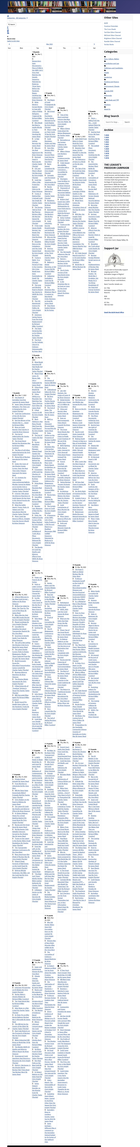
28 (21, 1028)
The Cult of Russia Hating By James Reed (94, 500)
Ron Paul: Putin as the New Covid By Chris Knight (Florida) (36, 1065)
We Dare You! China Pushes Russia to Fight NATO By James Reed (50, 401)
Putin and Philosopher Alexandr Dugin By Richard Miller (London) (64, 527)
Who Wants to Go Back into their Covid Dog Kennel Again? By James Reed (79, 475)
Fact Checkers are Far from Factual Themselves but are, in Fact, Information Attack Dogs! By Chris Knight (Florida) (64, 903)
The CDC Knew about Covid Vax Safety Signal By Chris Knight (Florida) (79, 683)
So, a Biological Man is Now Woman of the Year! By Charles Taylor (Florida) (79, 606)
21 (21, 826)
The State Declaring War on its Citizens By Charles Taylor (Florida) (37, 333)
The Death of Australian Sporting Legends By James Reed (20, 400)
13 (8, 651)
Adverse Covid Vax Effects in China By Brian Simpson (50, 702)
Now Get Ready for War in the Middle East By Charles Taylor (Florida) (50, 599)
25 (80, 826)
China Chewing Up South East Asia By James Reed (79, 834)
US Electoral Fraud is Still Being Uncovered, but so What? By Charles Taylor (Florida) (93, 464)
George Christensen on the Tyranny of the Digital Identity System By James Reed (37, 865)
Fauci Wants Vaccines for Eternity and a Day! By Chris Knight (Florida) (93, 872)
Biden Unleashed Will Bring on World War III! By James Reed (21, 1042)
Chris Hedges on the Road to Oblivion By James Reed (20, 802)
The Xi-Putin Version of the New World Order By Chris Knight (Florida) (64, 274)
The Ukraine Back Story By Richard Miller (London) (37, 1042)
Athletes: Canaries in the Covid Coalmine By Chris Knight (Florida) (64, 682)
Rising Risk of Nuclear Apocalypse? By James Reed (21, 459)
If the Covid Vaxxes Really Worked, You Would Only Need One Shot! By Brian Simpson (37, 232)
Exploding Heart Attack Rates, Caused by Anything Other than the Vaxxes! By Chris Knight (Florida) (50, 1101)
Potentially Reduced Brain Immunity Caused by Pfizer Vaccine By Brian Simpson (80, 799)
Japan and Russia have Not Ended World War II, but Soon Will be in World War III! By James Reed (94, 806)
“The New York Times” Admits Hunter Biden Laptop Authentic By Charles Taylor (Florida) (37, 881)
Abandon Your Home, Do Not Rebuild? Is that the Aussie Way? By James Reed (79, 152)
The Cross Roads (110, 29)
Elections (107, 105)
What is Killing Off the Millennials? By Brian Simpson (79, 674)
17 (64, 650)
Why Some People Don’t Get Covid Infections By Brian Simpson (50, 766)
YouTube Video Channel (112, 32)
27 (9, 1029)
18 (80, 650)
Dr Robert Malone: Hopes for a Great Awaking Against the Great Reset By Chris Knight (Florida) (20, 818)
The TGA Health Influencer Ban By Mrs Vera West (64, 254)
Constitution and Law (111, 63)
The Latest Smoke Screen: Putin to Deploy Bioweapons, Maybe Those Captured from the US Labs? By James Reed (21, 654)
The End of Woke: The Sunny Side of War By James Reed (50, 412)
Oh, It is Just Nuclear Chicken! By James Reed (80, 765)
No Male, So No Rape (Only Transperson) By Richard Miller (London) (50, 755)
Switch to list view (13, 41)
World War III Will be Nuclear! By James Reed (79, 267)
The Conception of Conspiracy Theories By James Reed (93, 180)
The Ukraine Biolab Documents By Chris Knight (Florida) (20, 681)
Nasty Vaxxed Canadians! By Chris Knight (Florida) (50, 168)
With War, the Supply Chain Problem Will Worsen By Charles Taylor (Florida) (79, 218)
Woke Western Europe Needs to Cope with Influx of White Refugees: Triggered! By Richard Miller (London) (37, 111)
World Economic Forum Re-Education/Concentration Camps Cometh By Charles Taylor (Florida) (21, 665)
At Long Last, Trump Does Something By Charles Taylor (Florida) (78, 811)
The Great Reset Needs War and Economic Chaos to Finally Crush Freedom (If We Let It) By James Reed (64, 436)
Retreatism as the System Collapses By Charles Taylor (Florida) (64, 144)
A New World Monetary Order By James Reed (36, 712)
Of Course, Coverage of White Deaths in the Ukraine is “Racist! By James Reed (79, 193)
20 (9, 826)
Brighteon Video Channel (113, 38)
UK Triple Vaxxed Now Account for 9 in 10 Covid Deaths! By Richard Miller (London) (80, 257)
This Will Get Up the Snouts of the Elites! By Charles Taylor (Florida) (20, 1026)
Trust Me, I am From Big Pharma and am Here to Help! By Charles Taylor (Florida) (37, 817)
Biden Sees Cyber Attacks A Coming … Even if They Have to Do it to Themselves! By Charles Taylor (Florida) (64, 795)
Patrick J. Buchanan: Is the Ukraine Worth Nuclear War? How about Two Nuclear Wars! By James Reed (21, 1069)
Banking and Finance (111, 82)
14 (21, 650)
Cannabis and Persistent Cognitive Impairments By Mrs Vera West (50, 180)
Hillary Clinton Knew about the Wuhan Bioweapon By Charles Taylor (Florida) (64, 133)
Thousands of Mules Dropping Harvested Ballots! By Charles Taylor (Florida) (64, 192)
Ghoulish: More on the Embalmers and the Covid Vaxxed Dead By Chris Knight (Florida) (37, 248)
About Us (107, 109)
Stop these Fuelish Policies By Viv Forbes (50, 308)
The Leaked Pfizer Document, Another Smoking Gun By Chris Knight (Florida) (94, 152)
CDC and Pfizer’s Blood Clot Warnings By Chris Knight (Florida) (37, 173)
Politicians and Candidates (113, 68)
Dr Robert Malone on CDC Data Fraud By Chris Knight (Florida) (37, 1076)
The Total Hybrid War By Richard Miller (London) (21, 1003)
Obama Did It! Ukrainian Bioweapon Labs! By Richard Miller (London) (94, 450)
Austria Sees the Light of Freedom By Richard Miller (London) (94, 429)
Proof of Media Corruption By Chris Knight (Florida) (49, 622)
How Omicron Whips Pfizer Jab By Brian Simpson (64, 703)
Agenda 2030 (108, 91)
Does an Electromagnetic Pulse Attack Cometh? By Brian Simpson (64, 422)
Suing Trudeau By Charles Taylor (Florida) (64, 220)
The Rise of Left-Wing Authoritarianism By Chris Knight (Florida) (21, 452)
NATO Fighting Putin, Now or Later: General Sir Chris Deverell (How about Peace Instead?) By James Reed (64, 452)
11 (80, 458)
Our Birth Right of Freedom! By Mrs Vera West (79, 493)
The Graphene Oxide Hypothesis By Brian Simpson (79, 893)
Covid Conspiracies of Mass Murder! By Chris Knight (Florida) (63, 509)
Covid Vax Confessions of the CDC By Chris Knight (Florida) (21, 416)
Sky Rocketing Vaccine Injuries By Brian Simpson (50, 610)
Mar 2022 (49, 44)
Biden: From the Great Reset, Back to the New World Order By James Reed (63, 831)
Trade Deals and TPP (111, 100)
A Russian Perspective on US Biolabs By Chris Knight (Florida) (21, 990)
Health (106, 73)
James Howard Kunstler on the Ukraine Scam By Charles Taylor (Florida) (37, 1090)
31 (64, 1029)
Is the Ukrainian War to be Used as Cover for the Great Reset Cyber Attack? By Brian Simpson (64, 288)
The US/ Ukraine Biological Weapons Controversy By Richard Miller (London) (93, 397)
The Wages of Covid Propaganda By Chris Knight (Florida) (50, 104)
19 (94, 650)
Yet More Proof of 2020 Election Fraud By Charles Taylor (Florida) (37, 1053)
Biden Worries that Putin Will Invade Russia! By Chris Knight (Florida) (20, 617)
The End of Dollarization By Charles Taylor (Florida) (20, 436)
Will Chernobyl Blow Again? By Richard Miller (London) (20, 697)
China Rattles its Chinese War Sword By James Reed (50, 681)
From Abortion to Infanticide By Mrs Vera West (20, 786)
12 (94, 458)
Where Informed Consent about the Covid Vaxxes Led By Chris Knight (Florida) (37, 1029)
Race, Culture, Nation (111, 59)
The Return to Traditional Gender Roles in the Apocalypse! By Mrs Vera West (64, 694)
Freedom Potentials (111, 26)
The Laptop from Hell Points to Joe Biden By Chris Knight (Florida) (94, 770)
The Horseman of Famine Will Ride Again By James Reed (50, 382)
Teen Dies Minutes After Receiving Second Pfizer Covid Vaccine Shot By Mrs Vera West (49, 155)
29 (37, 1028)
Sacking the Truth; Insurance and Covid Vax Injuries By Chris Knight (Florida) (37, 634)
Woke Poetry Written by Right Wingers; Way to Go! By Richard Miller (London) (79, 774)
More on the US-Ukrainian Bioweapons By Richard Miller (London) (79, 413)
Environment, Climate (111, 86)
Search (12, 24)
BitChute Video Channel (112, 35)
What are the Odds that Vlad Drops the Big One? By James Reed (63, 623)
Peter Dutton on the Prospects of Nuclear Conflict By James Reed (50, 437)
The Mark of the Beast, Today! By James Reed (64, 673)
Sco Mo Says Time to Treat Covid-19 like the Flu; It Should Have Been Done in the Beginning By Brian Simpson (37, 607)
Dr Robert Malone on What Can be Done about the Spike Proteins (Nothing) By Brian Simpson (50, 973)
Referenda (108, 95)
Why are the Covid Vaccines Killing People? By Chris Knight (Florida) (50, 241)
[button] (54, 29)
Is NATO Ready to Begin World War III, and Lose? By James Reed (37, 762)
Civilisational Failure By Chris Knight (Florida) (50, 392)
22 (37, 826)
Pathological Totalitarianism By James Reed (64, 605)
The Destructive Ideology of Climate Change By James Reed (93, 861)
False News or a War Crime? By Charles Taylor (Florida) (20, 1010)
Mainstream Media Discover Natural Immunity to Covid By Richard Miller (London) (80, 516)
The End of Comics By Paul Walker (37, 437)
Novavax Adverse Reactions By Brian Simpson (19, 674)
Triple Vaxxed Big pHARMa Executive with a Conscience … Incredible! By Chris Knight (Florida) (64, 170)
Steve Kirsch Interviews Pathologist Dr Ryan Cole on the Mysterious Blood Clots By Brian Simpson (79, 636)
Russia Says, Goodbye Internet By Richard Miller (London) (50, 499)
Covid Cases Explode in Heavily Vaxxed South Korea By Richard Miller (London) (64, 1055)
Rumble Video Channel (112, 41)
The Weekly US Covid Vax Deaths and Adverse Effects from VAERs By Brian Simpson (37, 554)
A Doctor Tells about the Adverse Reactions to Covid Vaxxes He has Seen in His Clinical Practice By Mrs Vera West (21, 498)
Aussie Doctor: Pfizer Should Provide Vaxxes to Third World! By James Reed (79, 708)
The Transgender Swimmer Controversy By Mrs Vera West (21, 850)
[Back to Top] (136, 1143)
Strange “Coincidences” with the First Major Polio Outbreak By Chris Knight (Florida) (50, 780)
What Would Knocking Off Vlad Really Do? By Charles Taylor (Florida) (37, 366)
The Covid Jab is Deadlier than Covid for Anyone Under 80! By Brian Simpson (79, 182)
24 (64, 826)
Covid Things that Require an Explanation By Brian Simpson (37, 830)
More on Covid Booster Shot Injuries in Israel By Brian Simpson (20, 429)
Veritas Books (109, 44)
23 (50, 826)
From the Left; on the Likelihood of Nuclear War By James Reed (37, 851)
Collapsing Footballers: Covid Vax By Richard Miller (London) (49, 280)
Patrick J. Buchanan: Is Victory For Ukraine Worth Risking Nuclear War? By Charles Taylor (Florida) (79, 754)
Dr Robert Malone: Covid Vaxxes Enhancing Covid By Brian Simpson (79, 425)
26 (94, 826)
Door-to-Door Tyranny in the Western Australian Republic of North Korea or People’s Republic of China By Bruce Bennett (79, 620)
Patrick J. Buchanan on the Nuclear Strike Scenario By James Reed (64, 263)
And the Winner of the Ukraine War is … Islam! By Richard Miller (21, 423)
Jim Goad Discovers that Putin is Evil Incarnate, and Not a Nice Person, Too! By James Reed (50, 1057)
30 (50, 1029)
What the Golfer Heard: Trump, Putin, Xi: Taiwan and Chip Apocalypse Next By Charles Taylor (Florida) (20, 509)
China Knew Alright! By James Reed (37, 389)
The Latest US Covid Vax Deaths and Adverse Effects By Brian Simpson (21, 809)
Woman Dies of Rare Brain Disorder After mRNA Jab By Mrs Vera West (50, 945)
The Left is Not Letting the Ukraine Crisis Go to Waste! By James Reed (21, 645)
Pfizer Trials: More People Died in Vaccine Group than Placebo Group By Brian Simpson (94, 525)
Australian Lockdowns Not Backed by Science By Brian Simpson (94, 898)
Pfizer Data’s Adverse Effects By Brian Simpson (64, 519)
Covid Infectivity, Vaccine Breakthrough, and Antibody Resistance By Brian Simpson (50, 228)
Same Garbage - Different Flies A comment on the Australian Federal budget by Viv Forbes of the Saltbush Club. (50, 1133)
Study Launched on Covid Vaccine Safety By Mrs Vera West (49, 651)
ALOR (106, 23)
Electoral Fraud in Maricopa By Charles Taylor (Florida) (37, 161)
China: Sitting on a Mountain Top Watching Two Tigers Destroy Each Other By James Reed (37, 401)
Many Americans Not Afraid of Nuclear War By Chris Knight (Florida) (20, 857)
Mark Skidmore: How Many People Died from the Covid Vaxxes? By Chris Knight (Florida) (37, 426)
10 (64, 458)
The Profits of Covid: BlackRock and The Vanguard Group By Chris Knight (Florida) (64, 1043)
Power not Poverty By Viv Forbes (37, 580)
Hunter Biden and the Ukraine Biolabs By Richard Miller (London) (50, 587)
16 (50, 650)
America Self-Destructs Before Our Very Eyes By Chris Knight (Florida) (94, 477)
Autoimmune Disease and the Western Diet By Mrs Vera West (50, 214)
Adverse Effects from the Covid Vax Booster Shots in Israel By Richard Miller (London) (94, 235)
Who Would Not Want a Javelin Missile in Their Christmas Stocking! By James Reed (37, 130)
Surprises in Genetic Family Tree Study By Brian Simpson (20, 638)
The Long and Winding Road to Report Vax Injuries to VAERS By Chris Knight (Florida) (37, 292)
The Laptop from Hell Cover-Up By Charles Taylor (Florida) (50, 821)
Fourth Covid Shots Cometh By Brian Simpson (78, 434)
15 (37, 651)
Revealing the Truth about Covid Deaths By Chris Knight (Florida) (94, 248)
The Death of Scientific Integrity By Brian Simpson (64, 477)
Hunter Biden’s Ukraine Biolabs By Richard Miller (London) (20, 997)
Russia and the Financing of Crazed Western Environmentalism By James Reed (64, 664)
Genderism (108, 77)
